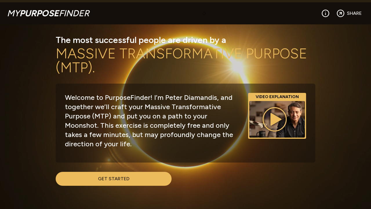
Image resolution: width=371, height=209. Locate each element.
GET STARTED (114, 178)
